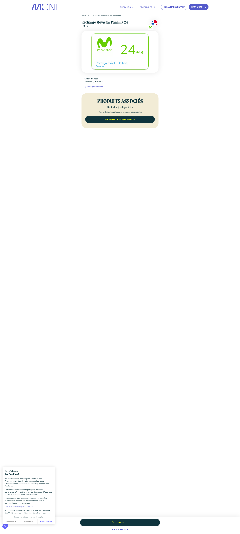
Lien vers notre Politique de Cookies (19, 507)
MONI (84, 15)
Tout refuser (11, 521)
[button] (5, 526)
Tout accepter (46, 521)
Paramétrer (28, 521)
